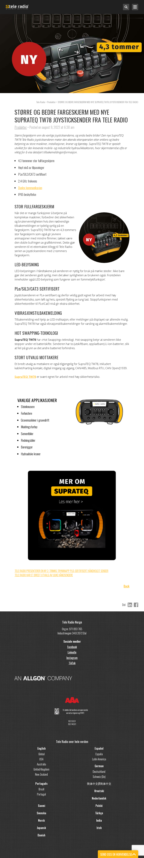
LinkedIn (72, 652)
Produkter (21, 127)
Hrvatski (99, 791)
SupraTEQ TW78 (25, 377)
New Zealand (41, 774)
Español (99, 748)
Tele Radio (40, 102)
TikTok (72, 663)
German (99, 766)
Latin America (99, 759)
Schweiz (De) (99, 777)
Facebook (72, 647)
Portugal (41, 794)
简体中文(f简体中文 (99, 783)
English (41, 748)
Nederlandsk (99, 798)
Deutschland (99, 771)
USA (41, 759)
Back (126, 586)
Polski (99, 806)
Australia (41, 764)
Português (41, 783)
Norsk (41, 820)
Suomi (41, 806)
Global (41, 754)
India (99, 820)
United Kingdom (41, 769)
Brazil (41, 789)
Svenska (41, 813)
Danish (41, 835)
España (99, 754)
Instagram (72, 658)
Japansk (41, 828)
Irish (99, 828)
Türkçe (99, 813)
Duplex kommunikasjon (30, 187)
